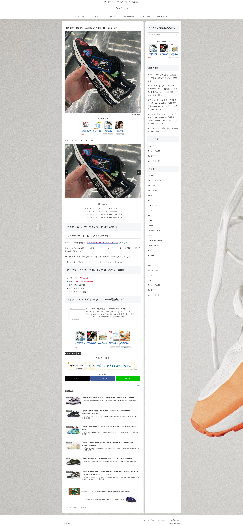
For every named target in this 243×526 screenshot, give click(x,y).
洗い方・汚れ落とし (155, 151)
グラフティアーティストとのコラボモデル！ (102, 211)
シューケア (152, 146)
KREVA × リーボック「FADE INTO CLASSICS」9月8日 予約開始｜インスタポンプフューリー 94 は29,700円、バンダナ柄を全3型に (163, 90)
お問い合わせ (175, 520)
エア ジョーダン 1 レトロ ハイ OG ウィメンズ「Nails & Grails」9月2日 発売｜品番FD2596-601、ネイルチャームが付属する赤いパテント (163, 104)
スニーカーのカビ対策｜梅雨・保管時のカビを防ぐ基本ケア (163, 129)
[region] (103, 171)
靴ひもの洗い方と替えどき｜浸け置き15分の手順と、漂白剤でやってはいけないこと (163, 78)
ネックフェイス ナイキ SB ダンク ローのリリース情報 (103, 214)
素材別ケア (152, 156)
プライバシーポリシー (149, 520)
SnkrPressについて (163, 520)
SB (79, 353)
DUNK (68, 353)
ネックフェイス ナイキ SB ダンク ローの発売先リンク (103, 217)
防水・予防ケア (154, 161)
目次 (100, 204)
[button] (177, 34)
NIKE (74, 353)
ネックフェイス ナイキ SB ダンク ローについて (101, 208)
